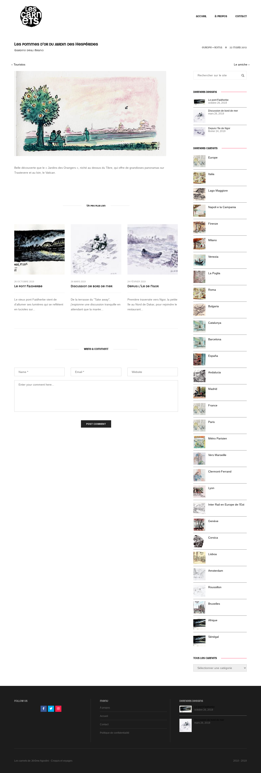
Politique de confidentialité (114, 732)
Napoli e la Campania (222, 207)
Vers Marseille (217, 455)
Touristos (19, 64)
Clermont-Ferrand (219, 471)
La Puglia (214, 273)
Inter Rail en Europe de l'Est (226, 504)
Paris (211, 422)
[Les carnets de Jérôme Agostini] (30, 16)
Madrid (212, 388)
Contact (241, 16)
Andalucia (214, 372)
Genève (213, 521)
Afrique (212, 620)
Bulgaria (213, 306)
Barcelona (214, 339)
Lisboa (212, 554)
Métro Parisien (217, 438)
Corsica (213, 537)
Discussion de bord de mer (91, 286)
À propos (221, 16)
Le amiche (240, 64)
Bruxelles (214, 603)
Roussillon (214, 587)
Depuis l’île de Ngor (143, 286)
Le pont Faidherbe (28, 286)
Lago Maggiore (218, 190)
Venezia (213, 256)
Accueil (201, 16)
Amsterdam (215, 570)
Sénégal (213, 636)
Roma (218, 47)
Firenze (213, 223)
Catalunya (214, 322)
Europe (207, 47)
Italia (211, 174)
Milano (212, 240)
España (213, 355)
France (212, 405)
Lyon (211, 488)
